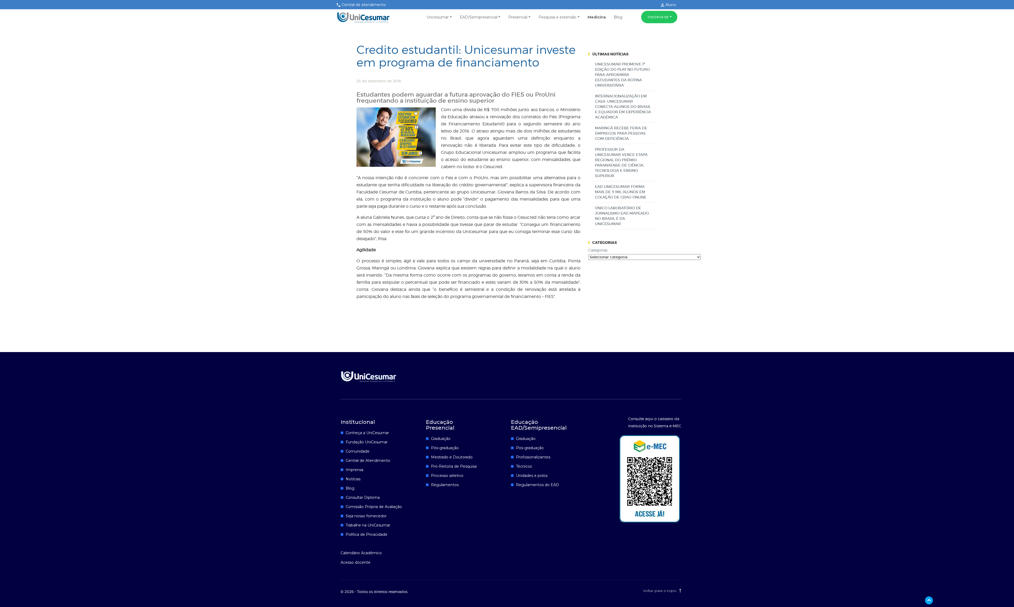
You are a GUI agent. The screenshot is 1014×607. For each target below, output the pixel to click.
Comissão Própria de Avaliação (374, 506)
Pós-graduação (445, 447)
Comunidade (357, 451)
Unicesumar (437, 17)
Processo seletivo (447, 475)
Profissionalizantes (533, 457)
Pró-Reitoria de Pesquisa (454, 466)
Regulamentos (445, 484)
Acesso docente (355, 562)
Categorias (597, 250)
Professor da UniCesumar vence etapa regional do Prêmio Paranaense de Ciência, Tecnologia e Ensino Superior (621, 162)
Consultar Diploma (363, 497)
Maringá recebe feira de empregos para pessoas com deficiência (621, 133)
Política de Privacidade (366, 534)
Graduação (440, 438)
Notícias (353, 479)
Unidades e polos (531, 475)
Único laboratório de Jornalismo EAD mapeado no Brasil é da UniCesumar (622, 216)
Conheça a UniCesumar (367, 432)
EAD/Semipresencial (478, 17)
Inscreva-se (658, 17)
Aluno (670, 4)
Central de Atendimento (368, 460)
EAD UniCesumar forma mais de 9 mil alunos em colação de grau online (620, 192)
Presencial (517, 17)
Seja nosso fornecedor (366, 516)
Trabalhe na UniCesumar (368, 525)
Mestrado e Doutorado (452, 457)
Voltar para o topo (660, 590)
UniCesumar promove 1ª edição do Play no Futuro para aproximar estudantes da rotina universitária (622, 75)
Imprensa (354, 469)
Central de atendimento (364, 4)
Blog (618, 17)
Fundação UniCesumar (367, 442)
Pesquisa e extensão (557, 17)
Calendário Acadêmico (361, 553)
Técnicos (524, 466)
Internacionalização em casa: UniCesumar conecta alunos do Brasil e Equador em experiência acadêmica (623, 107)
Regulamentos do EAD (537, 484)
